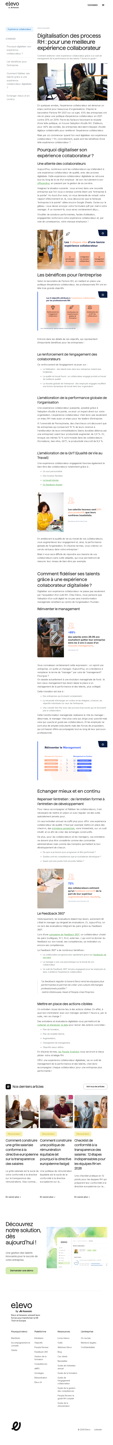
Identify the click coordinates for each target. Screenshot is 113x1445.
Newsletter (62, 1361)
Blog (60, 1352)
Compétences (40, 1364)
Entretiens (38, 1338)
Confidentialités (88, 1347)
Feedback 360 (41, 1352)
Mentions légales (88, 1343)
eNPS (37, 1368)
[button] (103, 5)
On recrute (86, 1338)
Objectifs (38, 1343)
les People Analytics (68, 1051)
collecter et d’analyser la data (52, 1025)
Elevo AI (38, 1382)
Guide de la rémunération (64, 1404)
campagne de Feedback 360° (64, 934)
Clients (14, 1350)
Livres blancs (63, 1338)
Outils (60, 1343)
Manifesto (15, 1338)
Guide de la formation (67, 1373)
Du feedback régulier (52, 484)
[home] (12, 5)
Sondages (39, 1373)
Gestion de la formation (40, 1358)
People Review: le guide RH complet (66, 1397)
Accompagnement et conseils (20, 1344)
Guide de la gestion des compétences (66, 1389)
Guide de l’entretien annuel (67, 1367)
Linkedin (98, 1429)
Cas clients (62, 1356)
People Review (41, 1347)
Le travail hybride (51, 480)
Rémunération (40, 1377)
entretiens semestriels (63, 828)
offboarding (43, 183)
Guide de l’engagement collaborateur (64, 1380)
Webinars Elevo (65, 1347)
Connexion (93, 5)
